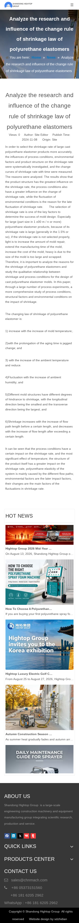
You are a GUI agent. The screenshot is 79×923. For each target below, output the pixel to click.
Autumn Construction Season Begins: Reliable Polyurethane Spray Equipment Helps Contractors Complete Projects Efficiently (29, 731)
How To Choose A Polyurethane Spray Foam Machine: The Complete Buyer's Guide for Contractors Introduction (29, 606)
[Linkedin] (13, 836)
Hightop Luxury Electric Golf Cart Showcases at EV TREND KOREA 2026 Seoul (29, 671)
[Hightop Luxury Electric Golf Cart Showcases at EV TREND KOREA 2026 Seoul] (39, 666)
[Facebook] (7, 836)
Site (54, 139)
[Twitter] (20, 836)
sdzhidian (60, 919)
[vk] (26, 836)
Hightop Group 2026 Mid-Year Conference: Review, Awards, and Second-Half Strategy (29, 546)
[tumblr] (33, 836)
